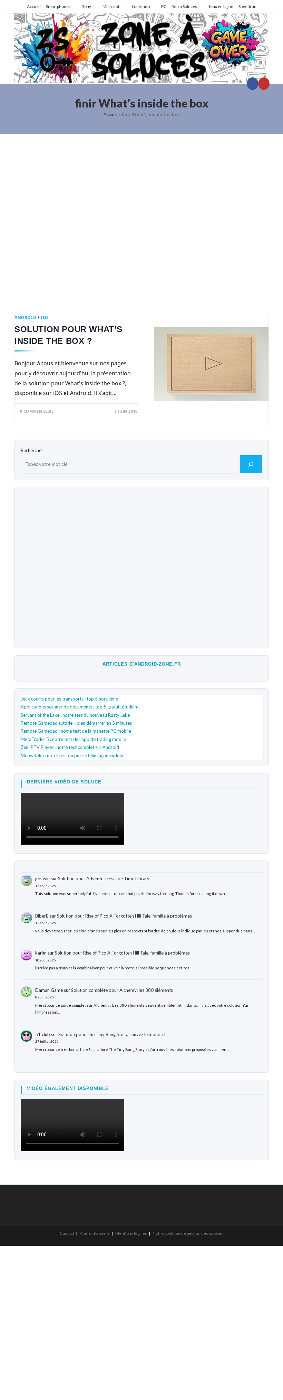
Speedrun (247, 6)
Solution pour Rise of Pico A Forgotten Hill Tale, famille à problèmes (124, 916)
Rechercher (32, 450)
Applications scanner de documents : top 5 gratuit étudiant (80, 707)
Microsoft (112, 6)
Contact (67, 1233)
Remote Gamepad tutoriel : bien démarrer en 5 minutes (76, 723)
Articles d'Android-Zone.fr (142, 664)
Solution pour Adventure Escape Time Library (103, 878)
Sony (86, 6)
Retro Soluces (184, 6)
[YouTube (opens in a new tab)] (264, 83)
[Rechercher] (251, 464)
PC (163, 6)
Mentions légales (131, 1233)
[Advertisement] (141, 218)
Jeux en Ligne (220, 6)
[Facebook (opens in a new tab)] (252, 83)
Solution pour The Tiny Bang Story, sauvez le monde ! (112, 1034)
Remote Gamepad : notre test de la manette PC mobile (76, 731)
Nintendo (141, 6)
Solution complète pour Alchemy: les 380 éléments (122, 990)
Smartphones (58, 6)
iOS (45, 317)
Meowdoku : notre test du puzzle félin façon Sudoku (73, 755)
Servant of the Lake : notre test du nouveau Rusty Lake (75, 715)
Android (25, 317)
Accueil (34, 6)
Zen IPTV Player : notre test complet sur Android (70, 747)
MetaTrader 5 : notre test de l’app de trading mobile (73, 739)
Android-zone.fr (95, 1233)
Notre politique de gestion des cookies (188, 1233)
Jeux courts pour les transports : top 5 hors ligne (69, 699)
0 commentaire (37, 411)
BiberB (42, 916)
